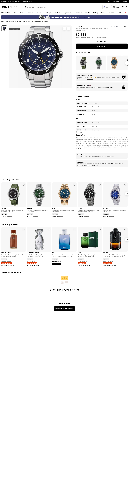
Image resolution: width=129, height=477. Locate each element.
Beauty (87, 12)
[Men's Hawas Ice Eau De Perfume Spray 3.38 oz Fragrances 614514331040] (74, 229)
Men (15, 12)
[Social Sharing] (64, 28)
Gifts (120, 12)
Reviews (5, 272)
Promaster (18, 21)
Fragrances (78, 12)
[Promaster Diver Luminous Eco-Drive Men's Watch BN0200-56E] (99, 184)
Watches (30, 12)
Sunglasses (57, 12)
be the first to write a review (64, 308)
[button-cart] (126, 7)
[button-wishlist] (123, 7)
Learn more (90, 79)
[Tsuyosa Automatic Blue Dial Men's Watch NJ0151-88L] (125, 184)
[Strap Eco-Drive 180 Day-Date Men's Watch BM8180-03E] (23, 184)
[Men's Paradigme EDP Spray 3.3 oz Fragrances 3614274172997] (99, 229)
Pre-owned (111, 12)
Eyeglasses (68, 12)
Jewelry (38, 12)
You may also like (83, 52)
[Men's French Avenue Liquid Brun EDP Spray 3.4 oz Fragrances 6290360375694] (23, 229)
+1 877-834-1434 (108, 163)
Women (22, 12)
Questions (16, 272)
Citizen (13, 21)
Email (116, 163)
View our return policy (107, 156)
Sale (126, 12)
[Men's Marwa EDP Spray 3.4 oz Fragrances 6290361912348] (49, 229)
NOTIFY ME (101, 46)
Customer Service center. (91, 165)
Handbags (47, 12)
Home (2, 21)
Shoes (103, 12)
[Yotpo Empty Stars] (115, 26)
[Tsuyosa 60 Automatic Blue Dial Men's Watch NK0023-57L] (74, 184)
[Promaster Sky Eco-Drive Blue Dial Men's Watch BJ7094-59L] (68, 28)
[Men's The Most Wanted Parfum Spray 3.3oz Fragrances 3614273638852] (125, 229)
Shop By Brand (6, 12)
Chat (120, 163)
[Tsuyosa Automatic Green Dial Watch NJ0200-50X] (49, 184)
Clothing (95, 12)
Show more (79, 148)
